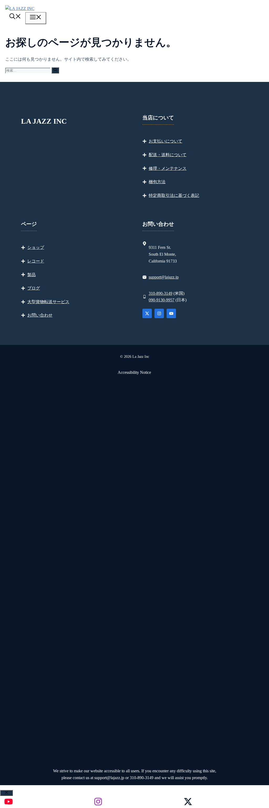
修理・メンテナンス (168, 168)
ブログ (33, 288)
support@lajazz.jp (164, 277)
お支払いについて (165, 141)
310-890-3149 (160, 293)
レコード (35, 261)
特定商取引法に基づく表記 (174, 195)
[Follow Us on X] (147, 313)
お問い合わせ (40, 315)
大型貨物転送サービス (48, 302)
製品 (31, 274)
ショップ (35, 247)
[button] (15, 17)
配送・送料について (168, 155)
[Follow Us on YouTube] (171, 313)
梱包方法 (157, 182)
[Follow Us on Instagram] (159, 313)
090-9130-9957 (161, 300)
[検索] (55, 70)
